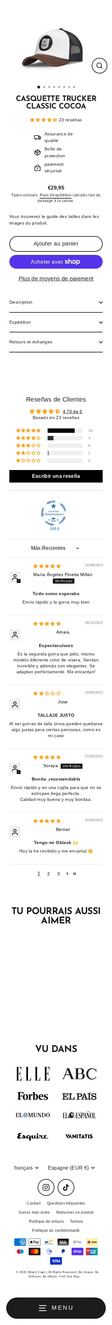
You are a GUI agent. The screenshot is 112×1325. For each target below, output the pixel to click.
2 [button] (48, 874)
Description (21, 302)
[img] (47, 566)
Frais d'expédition (56, 195)
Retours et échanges (30, 342)
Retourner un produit (75, 1212)
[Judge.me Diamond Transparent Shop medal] (53, 513)
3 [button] (58, 874)
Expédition (20, 322)
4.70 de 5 (72, 411)
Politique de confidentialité (56, 1230)
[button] (44, 120)
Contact (33, 1203)
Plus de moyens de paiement (56, 279)
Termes (76, 1221)
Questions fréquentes (66, 1203)
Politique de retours (46, 1221)
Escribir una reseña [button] (56, 476)
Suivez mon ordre (34, 1212)
